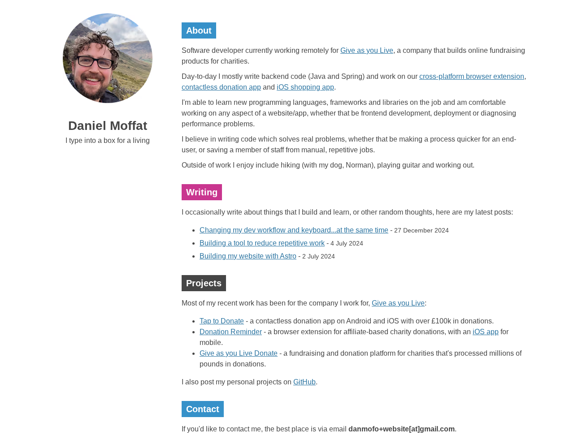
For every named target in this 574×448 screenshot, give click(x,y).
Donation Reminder (231, 332)
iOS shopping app (305, 87)
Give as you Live (366, 50)
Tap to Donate (222, 321)
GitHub (304, 382)
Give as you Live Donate (239, 353)
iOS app (486, 332)
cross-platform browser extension (471, 76)
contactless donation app (221, 87)
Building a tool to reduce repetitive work (262, 243)
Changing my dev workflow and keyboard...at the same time (294, 230)
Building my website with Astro (248, 256)
